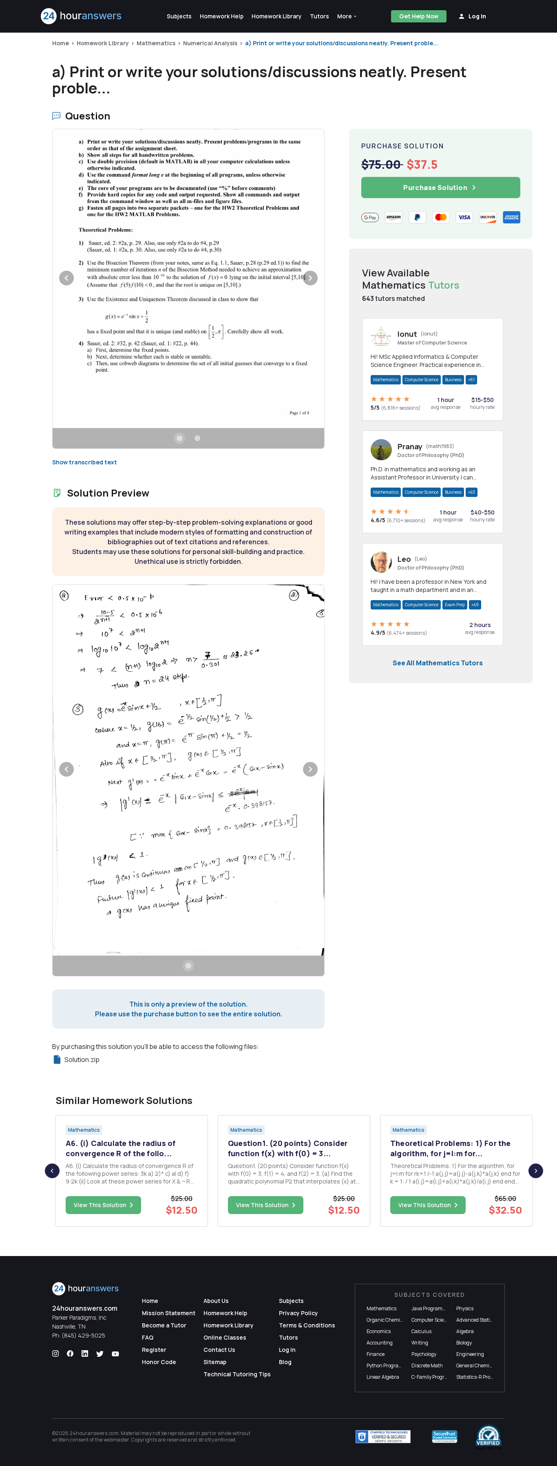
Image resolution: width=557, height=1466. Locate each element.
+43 (471, 492)
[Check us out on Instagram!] (55, 1354)
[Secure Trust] (445, 1436)
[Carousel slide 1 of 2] (179, 438)
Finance (376, 1354)
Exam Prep (455, 604)
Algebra (465, 1331)
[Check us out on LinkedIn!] (85, 1354)
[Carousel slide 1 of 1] (188, 965)
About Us (216, 1301)
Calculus (421, 1331)
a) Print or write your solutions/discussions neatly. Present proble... (341, 43)
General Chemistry (477, 1365)
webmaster (116, 1439)
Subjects (291, 1301)
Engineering (470, 1354)
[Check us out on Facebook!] (70, 1354)
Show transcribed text (84, 462)
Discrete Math (427, 1365)
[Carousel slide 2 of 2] (197, 438)
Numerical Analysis (210, 43)
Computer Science (421, 379)
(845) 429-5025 (83, 1335)
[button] (347, 16)
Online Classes (224, 1337)
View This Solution (100, 1205)
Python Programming (391, 1365)
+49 (475, 604)
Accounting (380, 1342)
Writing (419, 1342)
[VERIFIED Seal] (488, 1436)
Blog (285, 1362)
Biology (464, 1342)
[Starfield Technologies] (383, 1436)
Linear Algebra (383, 1376)
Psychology (423, 1354)
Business (453, 379)
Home (60, 43)
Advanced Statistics (478, 1319)
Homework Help (225, 1313)
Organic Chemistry (388, 1319)
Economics (379, 1331)
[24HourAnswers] (81, 16)
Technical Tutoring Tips (237, 1374)
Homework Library (103, 43)
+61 (471, 379)
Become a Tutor (164, 1325)
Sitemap (214, 1362)
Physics (464, 1308)
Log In (287, 1349)
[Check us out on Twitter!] (100, 1354)
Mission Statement (168, 1313)
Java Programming (432, 1308)
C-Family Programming (437, 1376)
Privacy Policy (298, 1313)
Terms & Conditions (307, 1325)
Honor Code (159, 1362)
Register (154, 1349)
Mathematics (156, 43)
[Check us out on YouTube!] (115, 1354)
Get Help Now (418, 16)
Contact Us (219, 1349)
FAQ (147, 1337)
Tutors (288, 1337)
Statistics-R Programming (485, 1376)
